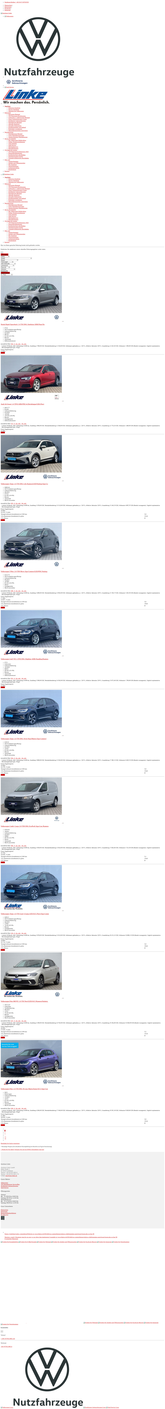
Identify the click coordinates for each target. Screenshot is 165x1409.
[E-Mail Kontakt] (28, 1242)
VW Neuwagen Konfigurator (17, 116)
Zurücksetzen (5, 272)
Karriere (7, 171)
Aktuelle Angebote (14, 124)
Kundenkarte (12, 169)
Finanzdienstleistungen (15, 153)
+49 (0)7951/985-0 (6, 1346)
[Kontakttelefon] (10, 1242)
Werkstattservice (13, 147)
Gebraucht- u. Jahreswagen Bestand (19, 117)
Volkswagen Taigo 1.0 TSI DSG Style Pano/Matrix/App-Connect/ (24, 739)
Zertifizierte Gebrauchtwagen (17, 121)
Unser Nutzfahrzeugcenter (16, 135)
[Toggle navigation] (1, 103)
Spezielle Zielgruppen (14, 125)
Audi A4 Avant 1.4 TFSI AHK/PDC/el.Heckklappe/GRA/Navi (22, 404)
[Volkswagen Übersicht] (7, 1407)
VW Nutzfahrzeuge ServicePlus (10, 1184)
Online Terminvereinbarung (16, 142)
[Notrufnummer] (120, 1242)
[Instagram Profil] (3, 1218)
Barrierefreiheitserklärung (8, 1213)
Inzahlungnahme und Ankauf (17, 127)
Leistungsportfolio (13, 168)
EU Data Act (4, 1215)
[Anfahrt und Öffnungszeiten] (64, 1242)
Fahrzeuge (8, 113)
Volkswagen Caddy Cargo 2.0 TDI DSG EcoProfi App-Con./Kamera (25, 826)
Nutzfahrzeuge (9, 132)
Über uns (7, 160)
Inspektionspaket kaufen (15, 156)
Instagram (8, 10)
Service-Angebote (13, 109)
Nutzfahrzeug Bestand (15, 122)
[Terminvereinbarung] (44, 1242)
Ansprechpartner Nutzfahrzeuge (18, 137)
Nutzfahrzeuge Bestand (15, 134)
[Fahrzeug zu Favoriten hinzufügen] (63, 321)
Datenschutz (8, 5)
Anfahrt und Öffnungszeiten (16, 163)
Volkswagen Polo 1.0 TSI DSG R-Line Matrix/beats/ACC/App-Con (24, 1089)
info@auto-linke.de (11, 1175)
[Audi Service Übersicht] (112, 1407)
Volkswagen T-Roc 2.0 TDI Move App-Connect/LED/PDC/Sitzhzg (24, 571)
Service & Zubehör (10, 138)
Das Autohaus (12, 164)
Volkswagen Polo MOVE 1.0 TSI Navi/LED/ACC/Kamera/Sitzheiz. (24, 1001)
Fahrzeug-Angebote (14, 108)
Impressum (8, 7)
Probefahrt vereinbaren (15, 129)
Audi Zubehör (12, 143)
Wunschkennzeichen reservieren (18, 130)
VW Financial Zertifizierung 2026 (18, 151)
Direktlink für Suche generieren (10, 1143)
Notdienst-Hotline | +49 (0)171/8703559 (17, 2)
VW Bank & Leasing (11, 150)
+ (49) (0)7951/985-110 (8, 1338)
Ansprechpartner (13, 161)
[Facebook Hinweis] (2, 1218)
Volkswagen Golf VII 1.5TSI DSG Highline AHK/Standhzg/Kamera (24, 659)
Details (3, 353)
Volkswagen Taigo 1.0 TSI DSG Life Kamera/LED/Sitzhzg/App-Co (24, 484)
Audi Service (12, 145)
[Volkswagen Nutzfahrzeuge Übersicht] (48, 1407)
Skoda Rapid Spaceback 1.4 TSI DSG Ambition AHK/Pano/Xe (23, 324)
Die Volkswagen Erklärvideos (17, 140)
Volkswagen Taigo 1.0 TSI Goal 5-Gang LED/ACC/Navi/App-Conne (25, 914)
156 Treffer (5, 254)
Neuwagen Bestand (14, 114)
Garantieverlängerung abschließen (18, 158)
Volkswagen (4, 1183)
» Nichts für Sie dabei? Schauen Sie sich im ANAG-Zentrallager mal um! (22, 1149)
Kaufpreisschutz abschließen (16, 155)
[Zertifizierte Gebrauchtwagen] (94, 1407)
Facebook (8, 8)
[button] (1, 174)
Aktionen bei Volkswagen (16, 111)
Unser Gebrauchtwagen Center (17, 119)
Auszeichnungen (13, 166)
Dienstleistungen (13, 148)
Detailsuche (4, 271)
